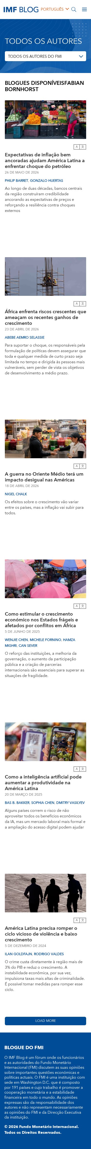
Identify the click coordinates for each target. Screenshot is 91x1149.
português (52, 9)
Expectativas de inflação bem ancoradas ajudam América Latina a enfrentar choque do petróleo (45, 160)
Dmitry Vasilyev (70, 803)
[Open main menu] (84, 9)
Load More (45, 1021)
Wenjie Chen (16, 640)
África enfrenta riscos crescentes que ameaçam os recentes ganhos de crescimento (45, 317)
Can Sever (28, 646)
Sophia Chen (42, 803)
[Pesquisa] (74, 9)
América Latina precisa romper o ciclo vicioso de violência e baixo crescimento (41, 934)
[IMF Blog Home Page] (21, 9)
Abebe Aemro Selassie (24, 338)
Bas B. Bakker (17, 803)
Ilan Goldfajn (18, 954)
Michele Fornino (45, 640)
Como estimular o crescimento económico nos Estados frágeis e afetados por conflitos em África (41, 620)
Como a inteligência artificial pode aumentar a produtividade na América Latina (43, 783)
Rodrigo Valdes (49, 954)
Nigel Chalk (16, 494)
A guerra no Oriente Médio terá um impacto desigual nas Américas (44, 477)
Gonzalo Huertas (46, 181)
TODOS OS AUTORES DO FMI (35, 56)
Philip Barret (16, 181)
